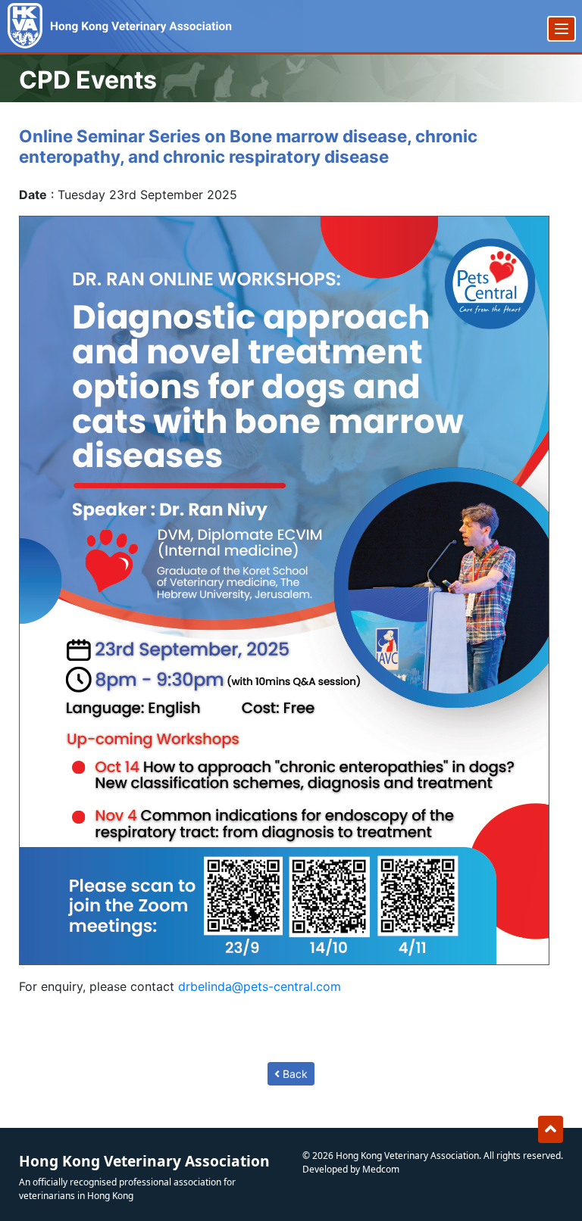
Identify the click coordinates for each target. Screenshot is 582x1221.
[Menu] (561, 29)
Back (294, 1073)
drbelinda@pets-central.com (259, 986)
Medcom (380, 1169)
